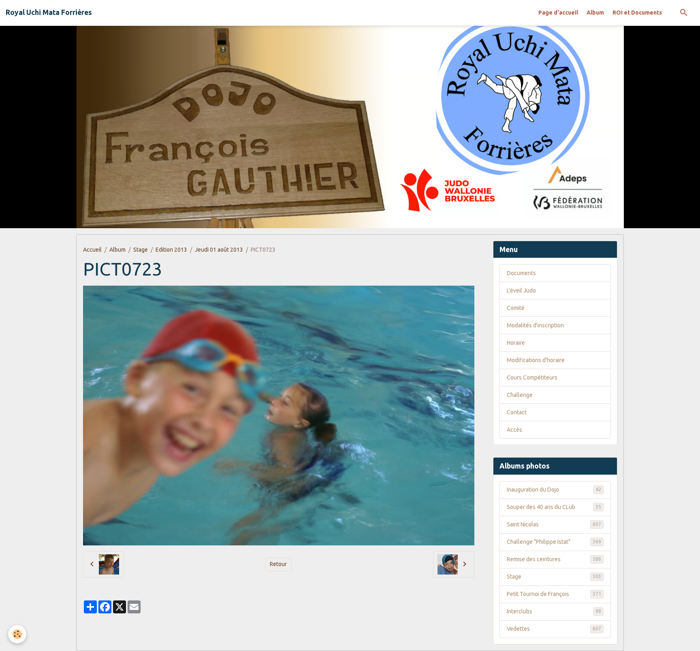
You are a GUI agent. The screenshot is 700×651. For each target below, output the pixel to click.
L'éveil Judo (521, 290)
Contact (517, 412)
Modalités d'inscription (535, 325)
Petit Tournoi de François (554, 594)
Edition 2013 (171, 249)
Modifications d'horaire (536, 360)
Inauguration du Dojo (554, 489)
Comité (516, 308)
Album (595, 12)
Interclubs (554, 611)
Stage (140, 249)
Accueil (92, 249)
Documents (521, 273)
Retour (278, 564)
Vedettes (554, 629)
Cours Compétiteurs (532, 377)
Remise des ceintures (554, 559)
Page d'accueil (558, 12)
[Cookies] (17, 634)
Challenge (520, 395)
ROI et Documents (637, 12)
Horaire (516, 342)
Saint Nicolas (554, 524)
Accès (514, 429)
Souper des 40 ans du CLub (554, 507)
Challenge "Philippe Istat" (554, 542)
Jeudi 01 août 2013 (219, 249)
